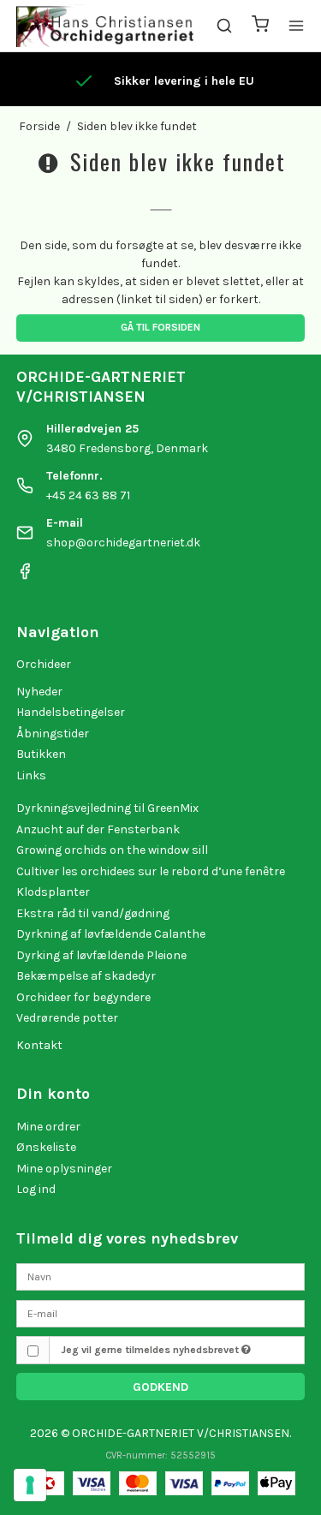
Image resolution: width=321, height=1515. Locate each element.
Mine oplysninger (64, 1168)
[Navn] (161, 1276)
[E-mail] (161, 1312)
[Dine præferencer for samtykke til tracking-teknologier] (30, 1485)
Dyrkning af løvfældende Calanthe (110, 934)
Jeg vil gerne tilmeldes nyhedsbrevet (151, 1350)
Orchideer (43, 664)
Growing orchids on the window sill (112, 850)
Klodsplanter (53, 892)
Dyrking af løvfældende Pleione (101, 955)
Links (31, 775)
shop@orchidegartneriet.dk (123, 542)
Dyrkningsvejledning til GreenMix (107, 808)
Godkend (160, 1387)
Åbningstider (52, 733)
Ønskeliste (46, 1147)
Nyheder (39, 691)
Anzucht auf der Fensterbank (98, 829)
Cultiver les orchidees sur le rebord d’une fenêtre (150, 871)
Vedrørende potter (67, 1018)
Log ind (36, 1189)
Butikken (41, 754)
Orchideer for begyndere (83, 997)
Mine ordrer (48, 1126)
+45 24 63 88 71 (88, 495)
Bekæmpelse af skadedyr (86, 976)
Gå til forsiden (160, 327)
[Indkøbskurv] (260, 26)
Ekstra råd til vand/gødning (92, 913)
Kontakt (39, 1045)
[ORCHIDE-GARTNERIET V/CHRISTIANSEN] (104, 25)
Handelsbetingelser (70, 712)
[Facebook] (24, 576)
